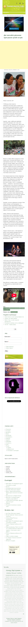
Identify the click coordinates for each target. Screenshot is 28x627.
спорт (11, 577)
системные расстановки (14, 587)
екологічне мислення (14, 308)
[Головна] (14, 8)
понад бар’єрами (13, 570)
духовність (17, 582)
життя (12, 584)
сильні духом (18, 609)
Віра (22, 602)
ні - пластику (6, 308)
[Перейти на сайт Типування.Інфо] (14, 392)
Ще (23, 613)
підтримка (14, 591)
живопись (20, 592)
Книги (7, 444)
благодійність (6, 591)
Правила (19, 618)
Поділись (8, 503)
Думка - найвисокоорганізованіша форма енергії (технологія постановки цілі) (14, 493)
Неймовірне (8, 441)
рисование (15, 577)
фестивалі (16, 575)
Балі (9, 309)
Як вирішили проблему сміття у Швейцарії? (14, 323)
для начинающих (8, 598)
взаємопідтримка (8, 608)
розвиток (12, 588)
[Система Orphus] (14, 553)
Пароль (7, 341)
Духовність (8, 432)
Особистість (8, 443)
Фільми (7, 446)
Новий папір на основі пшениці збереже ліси (14, 316)
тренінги (11, 581)
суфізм (14, 604)
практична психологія (20, 591)
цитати (20, 575)
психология (21, 604)
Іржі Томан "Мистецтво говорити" (13, 489)
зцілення (8, 584)
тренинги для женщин (9, 595)
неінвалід (7, 580)
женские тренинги (16, 606)
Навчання (8, 438)
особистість (12, 612)
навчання (6, 605)
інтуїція (16, 608)
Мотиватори (8, 435)
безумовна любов (17, 581)
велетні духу (14, 598)
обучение (20, 577)
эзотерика (15, 594)
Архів (16, 618)
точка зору (11, 604)
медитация (7, 578)
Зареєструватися (9, 346)
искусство (19, 588)
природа (16, 611)
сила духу (13, 582)
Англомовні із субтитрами (13, 450)
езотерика (22, 606)
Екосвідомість (14, 312)
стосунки (14, 578)
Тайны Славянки (19, 599)
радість (5, 611)
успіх (11, 578)
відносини (22, 587)
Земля (13, 608)
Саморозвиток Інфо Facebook (16, 3)
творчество (18, 595)
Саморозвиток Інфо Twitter (20, 3)
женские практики (17, 584)
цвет (19, 608)
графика (11, 585)
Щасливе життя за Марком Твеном (13, 495)
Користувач (8, 336)
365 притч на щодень (10, 540)
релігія (10, 591)
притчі (15, 588)
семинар (8, 588)
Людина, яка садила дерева (11, 318)
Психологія (8, 429)
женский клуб (10, 606)
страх (10, 609)
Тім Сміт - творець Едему (10, 324)
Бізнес (7, 433)
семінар (17, 604)
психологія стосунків (11, 611)
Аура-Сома (6, 604)
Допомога (16, 585)
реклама (21, 580)
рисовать (11, 601)
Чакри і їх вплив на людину (12, 536)
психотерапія (6, 585)
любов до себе (15, 592)
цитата (21, 582)
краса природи (11, 605)
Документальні (10, 449)
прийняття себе (16, 601)
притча (18, 578)
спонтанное (14, 609)
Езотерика (8, 430)
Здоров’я (8, 439)
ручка (23, 609)
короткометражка (18, 605)
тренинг (14, 595)
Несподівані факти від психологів (13, 488)
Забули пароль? (9, 348)
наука (11, 580)
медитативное (15, 580)
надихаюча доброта (9, 592)
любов (19, 573)
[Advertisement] (14, 55)
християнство (19, 594)
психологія (6, 581)
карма (18, 602)
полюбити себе (21, 611)
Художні (9, 447)
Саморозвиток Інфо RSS (23, 3)
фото (19, 585)
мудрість (14, 602)
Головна (4, 15)
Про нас (7, 486)
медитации (16, 612)
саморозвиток (9, 575)
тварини (8, 577)
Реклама (9, 619)
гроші (20, 602)
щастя (21, 578)
